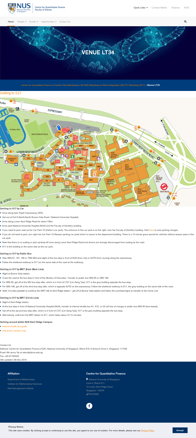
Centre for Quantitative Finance (36, 85)
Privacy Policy (147, 430)
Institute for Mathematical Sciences (25, 384)
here (151, 230)
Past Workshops (70, 85)
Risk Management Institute (21, 388)
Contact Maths (159, 7)
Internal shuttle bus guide (14, 326)
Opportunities (47, 21)
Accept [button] (180, 430)
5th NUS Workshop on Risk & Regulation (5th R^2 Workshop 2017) (113, 85)
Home (11, 21)
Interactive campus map (14, 330)
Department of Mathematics (21, 379)
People (20, 21)
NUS (186, 7)
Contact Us (64, 21)
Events (32, 21)
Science (176, 7)
